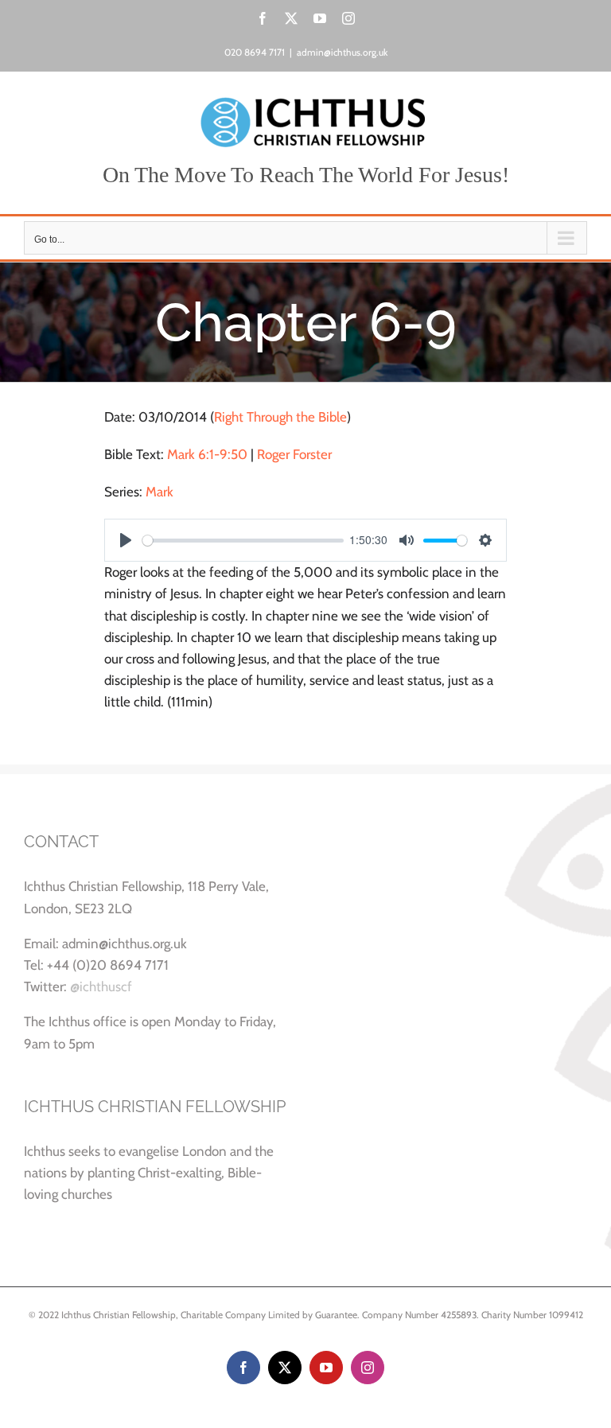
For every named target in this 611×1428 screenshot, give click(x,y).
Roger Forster (294, 454)
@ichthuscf (101, 986)
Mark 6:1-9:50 (207, 454)
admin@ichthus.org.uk (342, 52)
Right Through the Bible (280, 417)
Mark (159, 492)
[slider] (243, 540)
